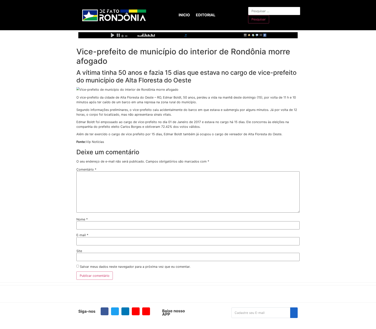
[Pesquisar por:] (274, 11)
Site (79, 250)
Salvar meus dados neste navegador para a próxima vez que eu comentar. (135, 266)
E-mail (82, 235)
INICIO (184, 15)
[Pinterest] (146, 311)
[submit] (294, 312)
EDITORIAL (205, 15)
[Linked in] (125, 311)
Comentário (86, 169)
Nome (82, 219)
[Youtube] (136, 311)
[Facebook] (104, 311)
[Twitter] (115, 311)
